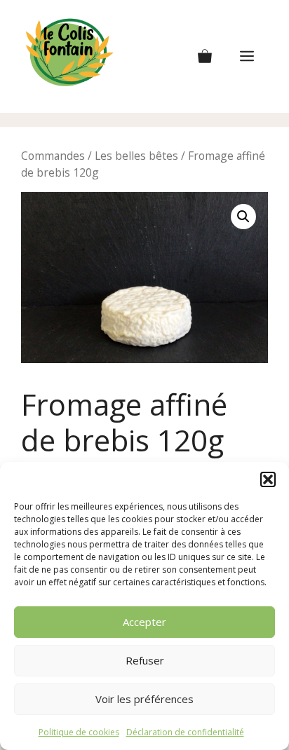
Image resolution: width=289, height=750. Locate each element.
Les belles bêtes (136, 155)
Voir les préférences (144, 699)
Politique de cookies (79, 732)
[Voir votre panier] (205, 57)
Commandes (53, 155)
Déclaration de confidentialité (185, 732)
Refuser (145, 660)
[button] (268, 479)
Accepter (144, 622)
